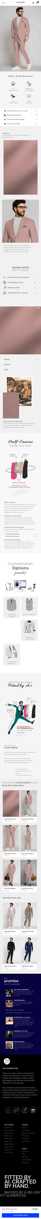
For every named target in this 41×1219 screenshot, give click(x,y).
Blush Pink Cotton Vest (29, 853)
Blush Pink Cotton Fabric (11, 819)
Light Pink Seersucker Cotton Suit (14, 931)
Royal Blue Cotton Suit (29, 966)
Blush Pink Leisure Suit (29, 888)
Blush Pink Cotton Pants (11, 853)
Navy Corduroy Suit (10, 966)
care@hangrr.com (27, 1012)
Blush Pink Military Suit (11, 888)
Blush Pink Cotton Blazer (29, 819)
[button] (20, 38)
